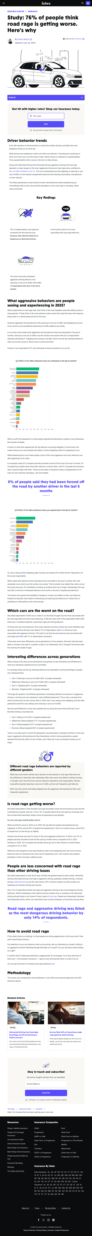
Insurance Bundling (15, 1163)
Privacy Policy (41, 1230)
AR (58, 1172)
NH (46, 1178)
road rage (53, 896)
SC (35, 1181)
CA (62, 1172)
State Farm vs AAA (68, 1153)
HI (35, 1175)
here (53, 964)
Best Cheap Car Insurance (17, 1148)
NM (53, 1178)
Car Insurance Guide (15, 1140)
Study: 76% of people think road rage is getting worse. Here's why (30, 1112)
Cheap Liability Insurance (17, 1128)
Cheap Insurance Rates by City (17, 1157)
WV (62, 1181)
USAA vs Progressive (42, 1157)
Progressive (39, 1132)
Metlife (64, 1144)
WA (58, 1181)
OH (67, 1178)
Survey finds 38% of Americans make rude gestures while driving (66, 1033)
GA (82, 1172)
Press (37, 1208)
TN (42, 1181)
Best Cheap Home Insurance (18, 1152)
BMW (21, 636)
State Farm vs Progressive (44, 1140)
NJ (49, 1178)
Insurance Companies (46, 1122)
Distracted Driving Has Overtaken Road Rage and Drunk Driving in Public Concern (23, 1035)
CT (68, 1172)
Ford (62, 630)
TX (45, 1181)
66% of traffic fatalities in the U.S (22, 171)
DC (72, 1172)
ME (58, 1175)
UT (49, 1181)
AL (49, 1172)
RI (80, 1178)
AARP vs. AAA (39, 1136)
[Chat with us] (88, 3)
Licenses (50, 1230)
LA (55, 1175)
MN (73, 1175)
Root (63, 1128)
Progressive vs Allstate (70, 1157)
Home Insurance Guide (16, 1144)
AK (52, 1172)
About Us (25, 1208)
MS (77, 1175)
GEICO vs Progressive (42, 1153)
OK (70, 1178)
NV (42, 1178)
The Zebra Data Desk (15, 1171)
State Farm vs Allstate (70, 1136)
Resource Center (15, 12)
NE (39, 1178)
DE (75, 1172)
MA (66, 1175)
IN (43, 1175)
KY (52, 1175)
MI (70, 1175)
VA (55, 1181)
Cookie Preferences (62, 1230)
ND (63, 1178)
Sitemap (10, 1167)
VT (52, 1181)
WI (66, 1181)
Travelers (38, 1149)
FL (78, 1172)
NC (60, 1178)
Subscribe (46, 1093)
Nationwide (65, 1149)
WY (69, 1181)
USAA (36, 1128)
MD (62, 1175)
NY (56, 1178)
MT (35, 1178)
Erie (35, 1144)
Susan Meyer (23, 39)
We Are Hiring (50, 1208)
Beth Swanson (77, 39)
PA (77, 1178)
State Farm (65, 1132)
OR (74, 1178)
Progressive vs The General (72, 1140)
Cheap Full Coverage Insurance (15, 1134)
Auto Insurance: (40, 1172)
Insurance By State (44, 1166)
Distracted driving (21, 882)
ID (38, 1175)
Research (32, 12)
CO (65, 1172)
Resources (13, 1122)
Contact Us (66, 1208)
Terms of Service (29, 1230)
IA (46, 1175)
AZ (55, 1172)
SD (39, 1181)
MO (80, 1175)
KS (49, 1175)
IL (40, 1175)
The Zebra (11, 1109)
